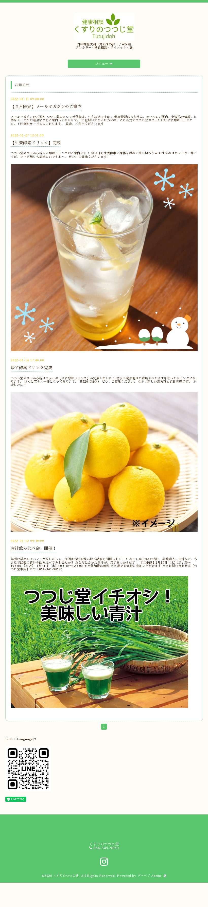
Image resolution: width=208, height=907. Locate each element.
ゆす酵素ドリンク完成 (32, 368)
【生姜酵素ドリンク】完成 (36, 143)
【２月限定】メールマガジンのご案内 (46, 107)
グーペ (142, 875)
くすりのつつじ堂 (66, 875)
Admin (156, 875)
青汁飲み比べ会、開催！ (34, 548)
